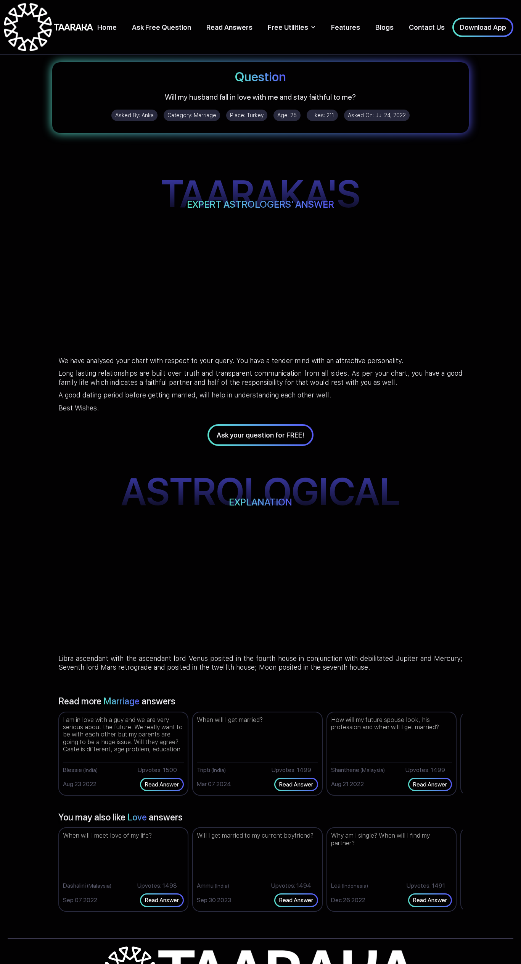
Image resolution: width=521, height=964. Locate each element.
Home (107, 27)
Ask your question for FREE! (260, 435)
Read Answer (162, 784)
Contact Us (427, 27)
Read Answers (229, 27)
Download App (483, 27)
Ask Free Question (161, 27)
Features (345, 27)
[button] (291, 27)
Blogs (384, 27)
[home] (48, 27)
